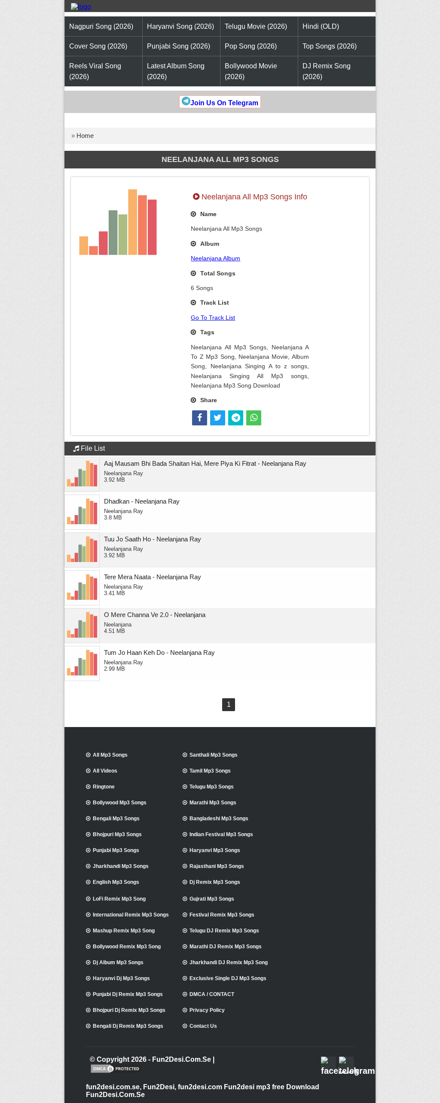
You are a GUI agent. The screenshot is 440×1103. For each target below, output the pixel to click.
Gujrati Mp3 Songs (211, 899)
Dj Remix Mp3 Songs (214, 882)
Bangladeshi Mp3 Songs (218, 819)
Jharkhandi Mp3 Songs (121, 866)
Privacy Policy (207, 1010)
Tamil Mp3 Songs (210, 771)
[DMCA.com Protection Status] (116, 1072)
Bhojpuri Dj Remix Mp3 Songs (129, 1010)
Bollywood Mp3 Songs (120, 803)
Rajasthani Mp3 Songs (216, 866)
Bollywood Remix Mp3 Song (127, 947)
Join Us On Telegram (224, 103)
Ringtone (104, 787)
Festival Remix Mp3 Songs (221, 915)
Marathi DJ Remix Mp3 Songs (225, 947)
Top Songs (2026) (329, 46)
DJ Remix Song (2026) (326, 71)
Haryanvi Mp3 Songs (214, 850)
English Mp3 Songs (116, 882)
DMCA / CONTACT (211, 994)
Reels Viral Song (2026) (95, 71)
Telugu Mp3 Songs (211, 787)
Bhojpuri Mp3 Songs (117, 834)
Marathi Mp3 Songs (212, 803)
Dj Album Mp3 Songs (118, 962)
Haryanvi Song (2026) (180, 26)
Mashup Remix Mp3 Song (124, 931)
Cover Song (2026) (98, 46)
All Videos (105, 771)
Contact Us (203, 1026)
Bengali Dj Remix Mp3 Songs (128, 1026)
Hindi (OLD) (320, 26)
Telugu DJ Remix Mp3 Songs (224, 931)
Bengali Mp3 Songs (116, 819)
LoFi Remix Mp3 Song (119, 899)
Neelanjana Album (215, 258)
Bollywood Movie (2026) (251, 71)
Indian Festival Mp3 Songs (221, 834)
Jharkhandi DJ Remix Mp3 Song (228, 962)
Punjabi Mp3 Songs (116, 850)
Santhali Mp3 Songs (213, 755)
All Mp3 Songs (110, 755)
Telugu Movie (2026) (256, 26)
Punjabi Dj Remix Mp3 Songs (128, 994)
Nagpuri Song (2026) (101, 26)
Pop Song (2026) (251, 46)
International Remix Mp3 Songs (131, 915)
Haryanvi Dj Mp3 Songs (121, 978)
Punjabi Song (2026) (178, 46)
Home (85, 135)
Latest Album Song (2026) (176, 71)
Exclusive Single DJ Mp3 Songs (227, 978)
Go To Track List (213, 317)
